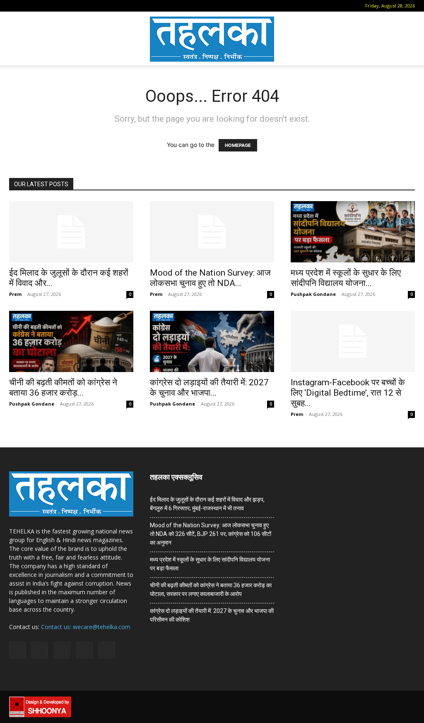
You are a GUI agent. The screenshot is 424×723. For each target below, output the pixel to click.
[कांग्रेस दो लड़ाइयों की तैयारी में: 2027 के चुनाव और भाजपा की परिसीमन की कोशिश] (212, 341)
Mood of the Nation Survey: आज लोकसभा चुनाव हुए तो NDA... (210, 278)
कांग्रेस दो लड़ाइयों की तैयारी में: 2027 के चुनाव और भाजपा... (209, 387)
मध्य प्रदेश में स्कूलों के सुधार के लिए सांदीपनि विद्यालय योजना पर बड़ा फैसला (210, 564)
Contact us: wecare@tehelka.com (85, 627)
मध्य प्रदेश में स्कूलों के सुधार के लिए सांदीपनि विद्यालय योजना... (346, 278)
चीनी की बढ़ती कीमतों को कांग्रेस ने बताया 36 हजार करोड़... (63, 387)
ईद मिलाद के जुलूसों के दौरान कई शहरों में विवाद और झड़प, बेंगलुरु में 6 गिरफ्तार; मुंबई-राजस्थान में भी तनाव (207, 504)
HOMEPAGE (238, 145)
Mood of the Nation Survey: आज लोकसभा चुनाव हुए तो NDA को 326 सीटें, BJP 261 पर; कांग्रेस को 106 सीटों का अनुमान (210, 534)
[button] (15, 5)
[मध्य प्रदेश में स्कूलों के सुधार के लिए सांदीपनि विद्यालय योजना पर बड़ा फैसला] (353, 231)
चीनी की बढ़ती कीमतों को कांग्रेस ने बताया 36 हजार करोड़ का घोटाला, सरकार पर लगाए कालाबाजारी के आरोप (211, 589)
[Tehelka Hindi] (212, 39)
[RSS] (55, 6)
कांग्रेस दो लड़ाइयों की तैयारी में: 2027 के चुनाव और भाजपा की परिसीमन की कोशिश (212, 615)
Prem (15, 294)
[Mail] (41, 6)
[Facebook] (28, 6)
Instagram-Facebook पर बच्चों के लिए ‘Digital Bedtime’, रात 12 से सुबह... (348, 392)
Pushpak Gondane (313, 294)
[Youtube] (82, 6)
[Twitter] (69, 6)
